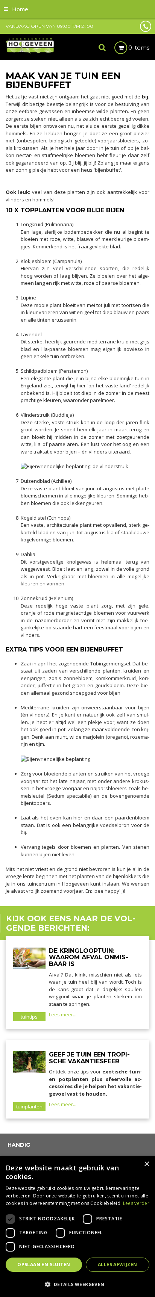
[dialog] (77, 1226)
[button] (77, 1284)
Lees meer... (62, 1014)
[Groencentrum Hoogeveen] (30, 45)
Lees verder (136, 1203)
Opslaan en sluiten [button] (43, 1264)
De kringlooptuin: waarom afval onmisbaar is (88, 957)
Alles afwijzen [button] (117, 1264)
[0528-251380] (145, 26)
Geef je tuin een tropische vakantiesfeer (89, 1058)
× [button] (146, 1164)
